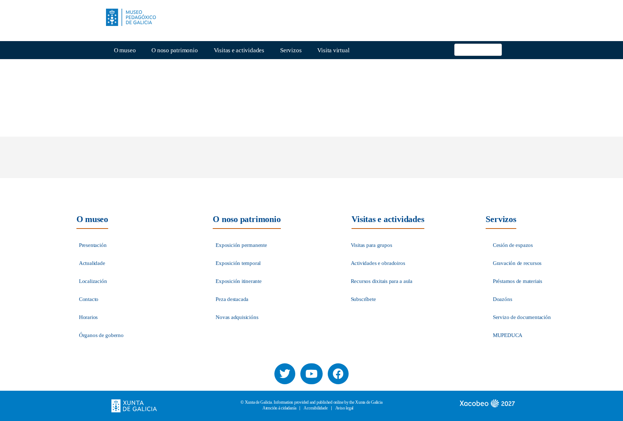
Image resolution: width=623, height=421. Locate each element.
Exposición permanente (241, 245)
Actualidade (92, 263)
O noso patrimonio (174, 50)
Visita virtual (333, 50)
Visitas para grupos (371, 245)
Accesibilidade (315, 408)
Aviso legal (344, 408)
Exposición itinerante (239, 281)
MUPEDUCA (507, 335)
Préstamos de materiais (517, 281)
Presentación (93, 245)
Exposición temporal (238, 263)
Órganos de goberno (101, 335)
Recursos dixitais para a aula (381, 281)
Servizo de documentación (522, 317)
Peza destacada (232, 299)
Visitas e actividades (239, 50)
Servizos (290, 50)
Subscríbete (363, 299)
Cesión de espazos (513, 245)
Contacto (88, 299)
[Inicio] (134, 17)
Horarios (88, 317)
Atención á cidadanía (279, 408)
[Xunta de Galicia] (134, 405)
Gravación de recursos (517, 263)
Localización (93, 281)
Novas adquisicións (237, 317)
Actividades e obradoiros (378, 263)
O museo (125, 50)
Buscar (509, 48)
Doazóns (502, 299)
